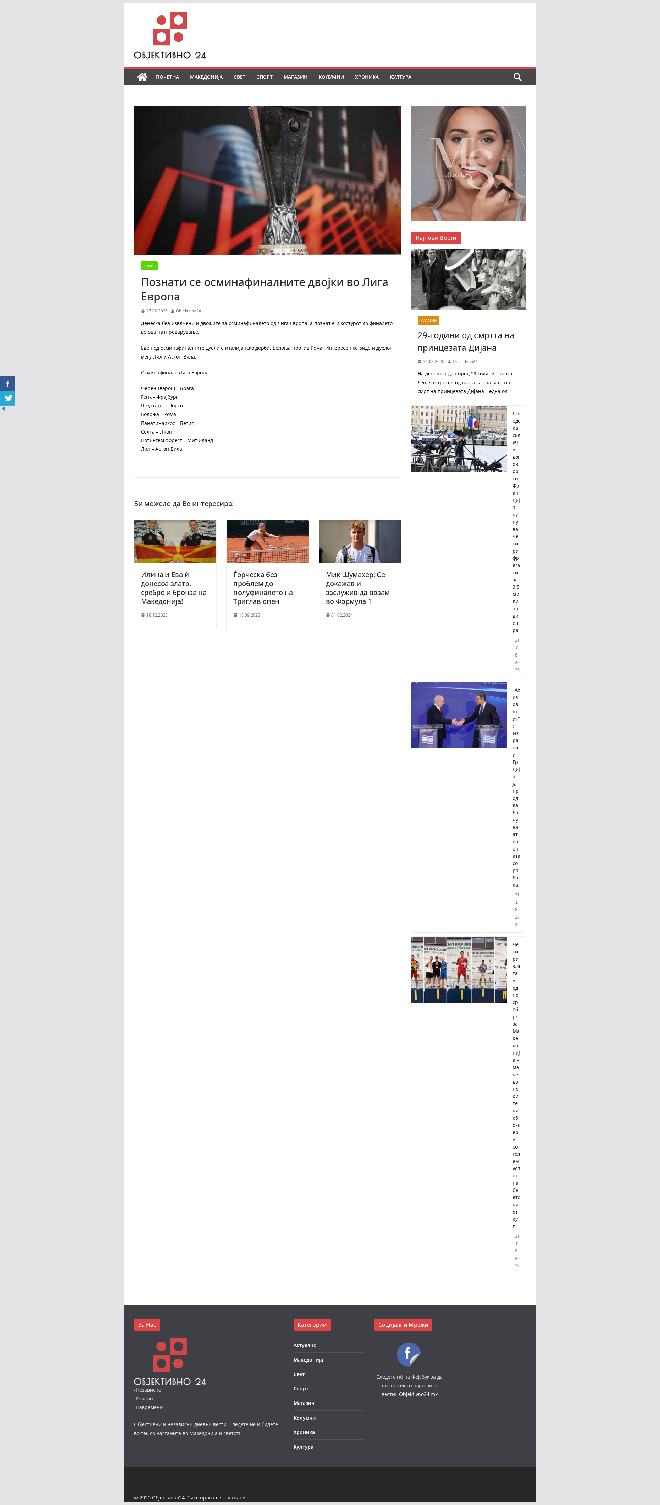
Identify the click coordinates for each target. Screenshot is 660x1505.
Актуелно (305, 1345)
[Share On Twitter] (7, 398)
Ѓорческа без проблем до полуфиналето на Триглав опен (263, 588)
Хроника (367, 77)
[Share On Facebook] (7, 383)
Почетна (167, 77)
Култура (400, 77)
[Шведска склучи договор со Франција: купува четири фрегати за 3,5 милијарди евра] (459, 542)
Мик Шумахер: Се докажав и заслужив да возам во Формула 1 (358, 588)
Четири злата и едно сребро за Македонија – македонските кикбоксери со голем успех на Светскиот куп (516, 1085)
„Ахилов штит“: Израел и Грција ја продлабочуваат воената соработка (516, 787)
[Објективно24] (142, 77)
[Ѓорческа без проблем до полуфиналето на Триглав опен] (268, 525)
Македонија (206, 77)
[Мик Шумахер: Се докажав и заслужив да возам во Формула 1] (360, 525)
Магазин (296, 77)
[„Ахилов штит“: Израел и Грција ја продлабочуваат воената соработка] (459, 807)
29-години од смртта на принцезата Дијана (466, 341)
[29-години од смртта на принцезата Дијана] (468, 279)
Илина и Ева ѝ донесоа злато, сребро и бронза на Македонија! (174, 588)
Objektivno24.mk (418, 1394)
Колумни (331, 77)
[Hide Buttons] (3, 410)
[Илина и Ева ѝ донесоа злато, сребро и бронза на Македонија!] (175, 525)
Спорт (264, 77)
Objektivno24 (188, 311)
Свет (239, 77)
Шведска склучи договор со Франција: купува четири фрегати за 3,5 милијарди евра (516, 521)
